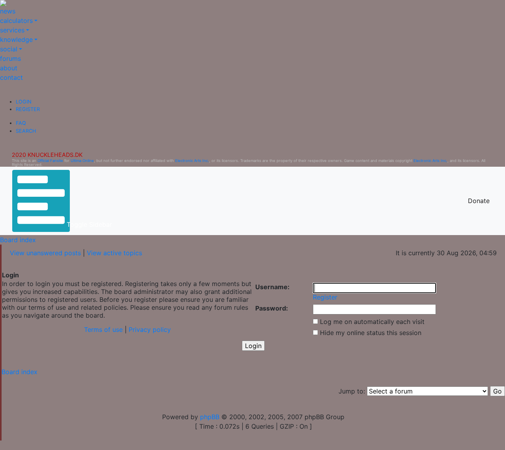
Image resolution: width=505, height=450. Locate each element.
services (12, 30)
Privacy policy (150, 329)
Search (26, 131)
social (8, 49)
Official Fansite (50, 160)
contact (11, 77)
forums (10, 58)
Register (28, 109)
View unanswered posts (45, 253)
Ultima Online (82, 160)
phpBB (209, 417)
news (7, 11)
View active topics (114, 253)
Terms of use (103, 329)
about (8, 68)
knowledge (16, 39)
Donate (479, 201)
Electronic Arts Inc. (192, 160)
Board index (18, 240)
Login (24, 102)
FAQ (21, 123)
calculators (16, 20)
